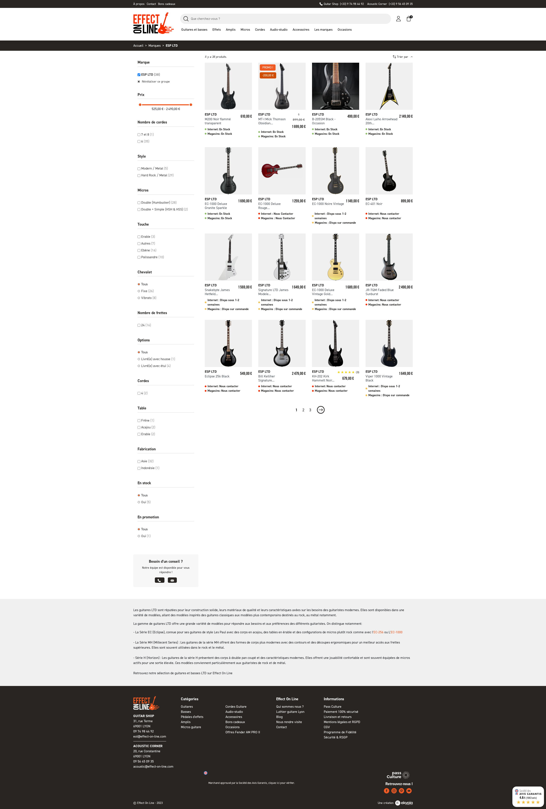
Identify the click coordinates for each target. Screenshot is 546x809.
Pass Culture (332, 706)
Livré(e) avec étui (156, 366)
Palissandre (152, 257)
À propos (139, 4)
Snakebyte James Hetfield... (217, 292)
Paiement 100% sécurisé (341, 711)
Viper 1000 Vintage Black (379, 378)
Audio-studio (234, 711)
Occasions (232, 727)
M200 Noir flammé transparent (218, 121)
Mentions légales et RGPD (342, 722)
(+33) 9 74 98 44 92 (344, 4)
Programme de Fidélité (340, 732)
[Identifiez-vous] (398, 18)
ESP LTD (150, 74)
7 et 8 (147, 134)
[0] (409, 18)
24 (146, 325)
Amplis (185, 722)
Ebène (148, 250)
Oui (146, 502)
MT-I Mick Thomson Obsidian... (272, 121)
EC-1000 (396, 632)
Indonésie (150, 468)
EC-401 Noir (374, 204)
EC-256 (378, 632)
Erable (148, 236)
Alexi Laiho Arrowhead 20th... (381, 121)
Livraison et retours (337, 717)
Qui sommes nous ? (290, 706)
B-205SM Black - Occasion (323, 121)
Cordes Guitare (236, 706)
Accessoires (233, 717)
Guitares (187, 706)
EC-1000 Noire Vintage (328, 204)
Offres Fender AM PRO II (242, 732)
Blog (279, 717)
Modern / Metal (154, 168)
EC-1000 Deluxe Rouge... (269, 206)
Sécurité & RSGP (335, 737)
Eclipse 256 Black (217, 376)
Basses (186, 711)
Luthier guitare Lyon (290, 711)
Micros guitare (191, 727)
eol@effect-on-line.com (149, 736)
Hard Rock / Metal (157, 175)
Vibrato (148, 298)
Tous (144, 284)
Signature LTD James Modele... (273, 292)
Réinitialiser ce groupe (155, 82)
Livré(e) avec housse (158, 359)
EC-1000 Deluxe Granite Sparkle (216, 206)
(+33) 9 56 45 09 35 (390, 4)
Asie (147, 461)
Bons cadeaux (166, 4)
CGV (327, 727)
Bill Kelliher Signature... (266, 378)
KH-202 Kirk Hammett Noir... (323, 378)
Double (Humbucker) (159, 202)
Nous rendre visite (289, 722)
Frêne (147, 420)
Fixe (147, 291)
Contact (151, 4)
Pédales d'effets (192, 717)
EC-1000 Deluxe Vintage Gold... (323, 292)
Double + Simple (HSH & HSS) (164, 209)
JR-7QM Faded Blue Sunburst (380, 292)
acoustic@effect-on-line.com (153, 766)
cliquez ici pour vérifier (281, 783)
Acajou (148, 427)
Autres (148, 243)
